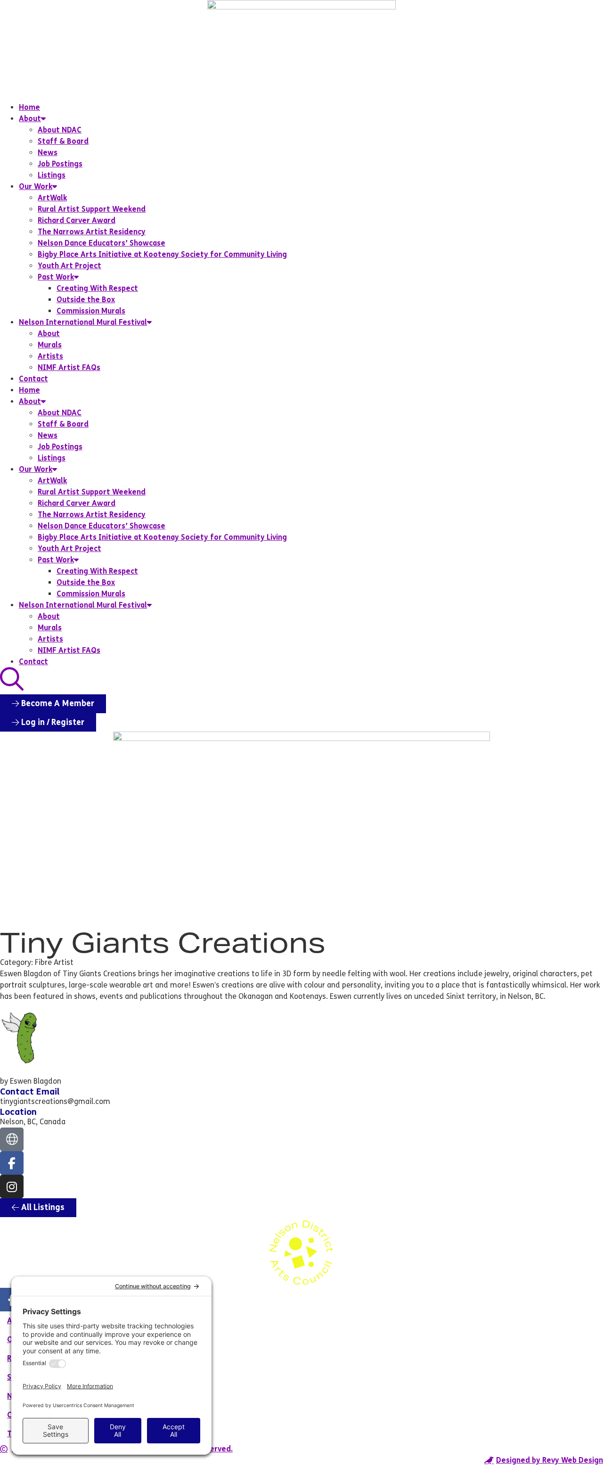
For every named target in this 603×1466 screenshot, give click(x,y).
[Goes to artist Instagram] (12, 1186)
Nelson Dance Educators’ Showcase (101, 243)
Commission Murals (91, 310)
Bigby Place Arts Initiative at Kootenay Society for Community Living (162, 254)
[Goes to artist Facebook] (12, 1163)
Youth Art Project (69, 265)
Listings (51, 175)
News (47, 152)
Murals (50, 344)
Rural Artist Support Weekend (92, 209)
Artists (50, 356)
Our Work (35, 186)
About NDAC (59, 129)
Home (29, 107)
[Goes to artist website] (12, 1139)
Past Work (56, 276)
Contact (33, 378)
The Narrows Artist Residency (92, 231)
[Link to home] (301, 51)
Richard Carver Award (76, 220)
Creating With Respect (97, 288)
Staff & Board (63, 141)
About (30, 118)
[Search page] (12, 679)
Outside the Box (86, 299)
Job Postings (60, 163)
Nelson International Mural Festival (83, 322)
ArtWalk (52, 197)
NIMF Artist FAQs (69, 367)
